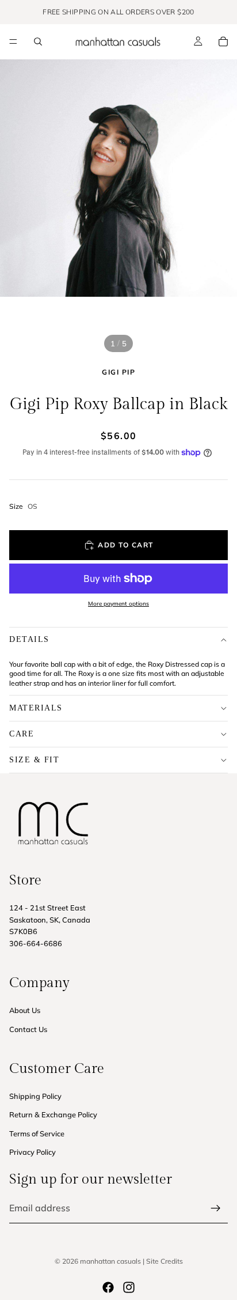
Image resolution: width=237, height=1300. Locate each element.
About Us (24, 1010)
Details (29, 639)
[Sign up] (216, 1208)
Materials (36, 708)
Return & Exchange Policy (53, 1114)
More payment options (118, 603)
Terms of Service (36, 1133)
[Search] (38, 41)
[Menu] (13, 41)
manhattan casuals (110, 1261)
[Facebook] (108, 1287)
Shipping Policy (35, 1096)
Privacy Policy (32, 1152)
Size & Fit (34, 759)
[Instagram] (129, 1287)
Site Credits (164, 1261)
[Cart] (223, 41)
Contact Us (28, 1029)
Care (21, 734)
